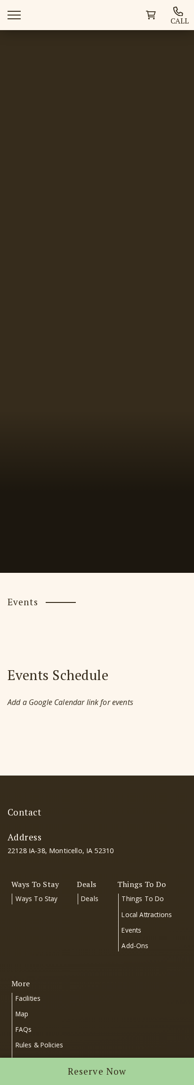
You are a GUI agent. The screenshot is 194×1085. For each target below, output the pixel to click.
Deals (89, 898)
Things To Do (142, 898)
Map (22, 1013)
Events (131, 930)
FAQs (24, 1029)
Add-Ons (134, 945)
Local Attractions (146, 914)
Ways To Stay (37, 898)
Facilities (28, 998)
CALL (179, 20)
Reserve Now (97, 1071)
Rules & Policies (40, 1044)
